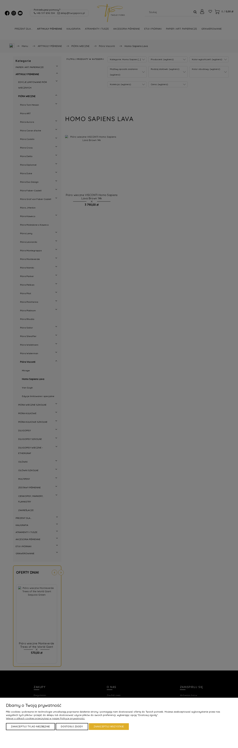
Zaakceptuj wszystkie (109, 726)
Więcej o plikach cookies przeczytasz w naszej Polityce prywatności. (45, 718)
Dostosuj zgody (72, 726)
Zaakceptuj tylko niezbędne (30, 726)
